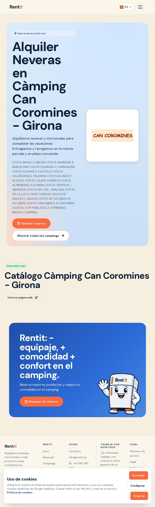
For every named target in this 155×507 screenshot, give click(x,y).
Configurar (137, 485)
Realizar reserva (33, 223)
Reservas (48, 457)
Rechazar (138, 475)
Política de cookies (20, 492)
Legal (133, 462)
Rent (15, 7)
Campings (49, 463)
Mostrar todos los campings (38, 236)
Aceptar (139, 496)
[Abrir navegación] (140, 7)
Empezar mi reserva (43, 402)
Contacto (75, 451)
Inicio (46, 451)
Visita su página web (20, 297)
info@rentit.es (78, 457)
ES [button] (126, 7)
